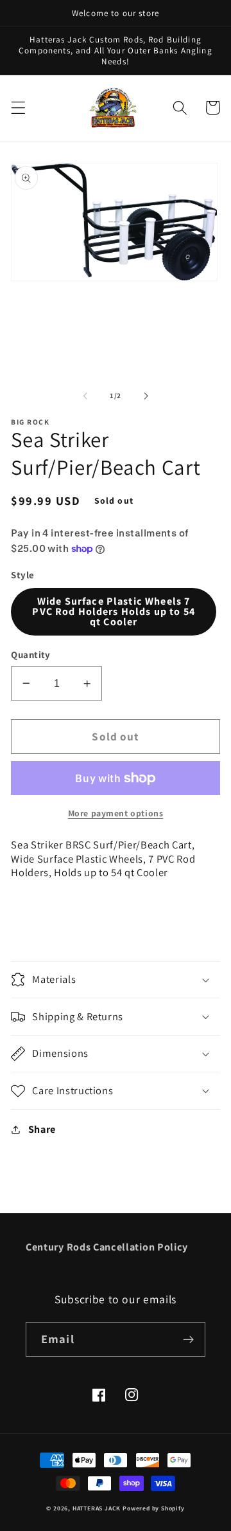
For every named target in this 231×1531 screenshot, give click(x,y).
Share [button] (42, 1129)
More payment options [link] (116, 813)
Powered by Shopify (154, 1508)
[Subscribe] (188, 1339)
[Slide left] (85, 395)
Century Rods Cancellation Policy (107, 1247)
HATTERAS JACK (97, 1508)
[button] (18, 107)
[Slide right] (146, 395)
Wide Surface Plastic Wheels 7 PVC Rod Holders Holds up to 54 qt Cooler (113, 611)
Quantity (31, 654)
